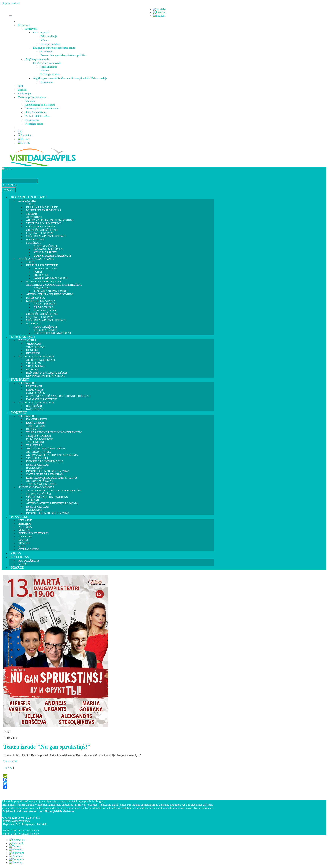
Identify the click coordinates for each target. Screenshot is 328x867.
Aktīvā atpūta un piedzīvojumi (49, 294)
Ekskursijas (47, 51)
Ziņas (16, 553)
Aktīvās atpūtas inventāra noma (52, 454)
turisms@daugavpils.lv (16, 820)
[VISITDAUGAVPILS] (42, 165)
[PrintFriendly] (107, 776)
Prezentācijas (32, 120)
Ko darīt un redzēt (29, 197)
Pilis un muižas (45, 268)
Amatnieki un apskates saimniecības (54, 284)
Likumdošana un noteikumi (40, 104)
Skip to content (10, 3)
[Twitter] (107, 783)
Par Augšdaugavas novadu (47, 63)
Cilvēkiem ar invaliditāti (46, 320)
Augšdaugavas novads (37, 59)
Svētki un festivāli (33, 533)
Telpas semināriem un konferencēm (54, 432)
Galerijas (20, 557)
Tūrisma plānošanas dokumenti (42, 108)
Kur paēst (20, 379)
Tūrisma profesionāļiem (32, 97)
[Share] (107, 787)
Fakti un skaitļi (49, 36)
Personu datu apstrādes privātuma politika (63, 55)
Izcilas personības (50, 44)
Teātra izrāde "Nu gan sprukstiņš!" (47, 746)
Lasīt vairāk (10, 761)
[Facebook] (107, 779)
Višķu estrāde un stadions (47, 496)
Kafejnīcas (34, 409)
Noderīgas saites (34, 123)
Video (22, 563)
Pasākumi (19, 517)
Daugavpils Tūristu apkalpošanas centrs (54, 47)
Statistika (30, 101)
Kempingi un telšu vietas (45, 375)
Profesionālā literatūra (37, 116)
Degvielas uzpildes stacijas (47, 513)
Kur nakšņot (23, 337)
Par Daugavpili (41, 32)
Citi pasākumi (28, 549)
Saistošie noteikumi (35, 112)
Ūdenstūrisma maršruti (52, 333)
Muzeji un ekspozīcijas (43, 210)
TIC (20, 131)
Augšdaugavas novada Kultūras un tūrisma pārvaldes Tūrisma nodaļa (70, 78)
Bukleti (22, 89)
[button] (30, 25)
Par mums (24, 25)
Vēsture (45, 40)
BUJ (20, 85)
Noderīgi (19, 412)
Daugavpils (31, 28)
